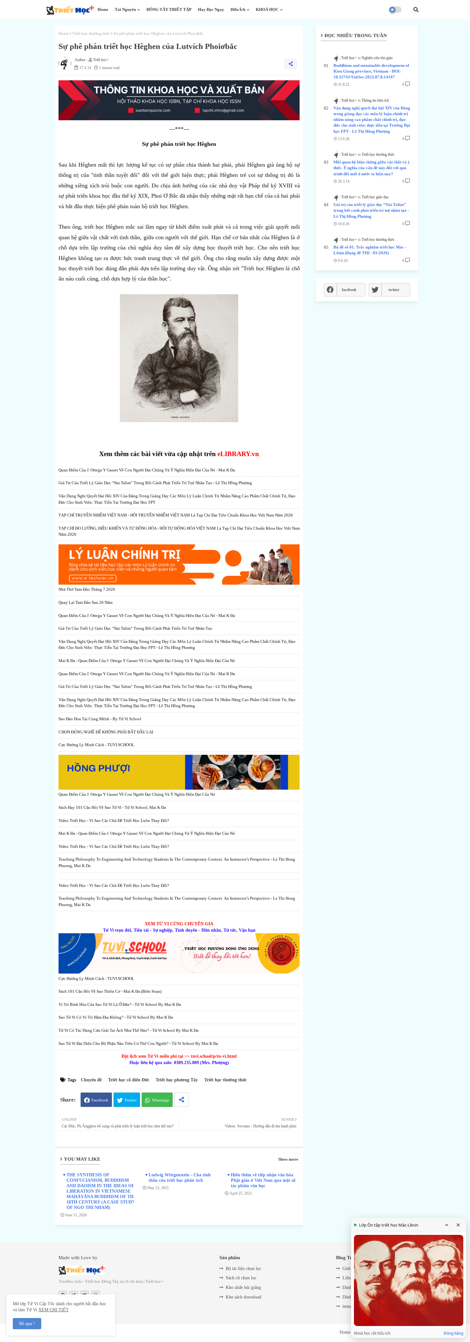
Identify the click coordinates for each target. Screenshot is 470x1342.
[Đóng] (458, 1225)
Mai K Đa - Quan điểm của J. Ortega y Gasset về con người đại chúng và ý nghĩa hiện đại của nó (147, 660)
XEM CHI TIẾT (53, 1309)
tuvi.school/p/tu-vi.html (214, 1056)
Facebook (99, 1100)
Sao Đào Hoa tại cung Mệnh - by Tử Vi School (100, 718)
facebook (349, 290)
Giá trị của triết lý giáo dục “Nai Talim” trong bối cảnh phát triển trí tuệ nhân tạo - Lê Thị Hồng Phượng (155, 482)
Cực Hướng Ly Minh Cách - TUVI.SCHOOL (96, 744)
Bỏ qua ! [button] (27, 1323)
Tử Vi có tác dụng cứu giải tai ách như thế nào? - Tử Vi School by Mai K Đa (129, 1030)
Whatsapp (160, 1100)
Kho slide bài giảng (243, 1287)
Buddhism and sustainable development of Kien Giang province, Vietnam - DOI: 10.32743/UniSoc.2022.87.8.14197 (371, 71)
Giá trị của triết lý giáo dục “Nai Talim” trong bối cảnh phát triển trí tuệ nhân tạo (135, 628)
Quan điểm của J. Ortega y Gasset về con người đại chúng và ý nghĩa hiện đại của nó (137, 794)
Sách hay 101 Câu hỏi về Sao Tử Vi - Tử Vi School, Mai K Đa (112, 807)
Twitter (130, 1100)
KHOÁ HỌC (267, 9)
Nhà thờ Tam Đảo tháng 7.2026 (87, 589)
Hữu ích (238, 9)
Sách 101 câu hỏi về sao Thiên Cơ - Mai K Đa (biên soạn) (110, 991)
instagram (351, 1306)
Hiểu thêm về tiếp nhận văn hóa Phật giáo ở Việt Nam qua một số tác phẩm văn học (263, 1180)
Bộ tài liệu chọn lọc (243, 1268)
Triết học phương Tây (177, 1080)
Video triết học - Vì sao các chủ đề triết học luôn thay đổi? (114, 820)
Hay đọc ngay (211, 9)
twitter (393, 290)
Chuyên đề (91, 1080)
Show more (288, 1159)
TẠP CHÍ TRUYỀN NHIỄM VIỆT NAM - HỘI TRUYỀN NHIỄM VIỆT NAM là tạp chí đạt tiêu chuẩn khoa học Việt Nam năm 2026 (176, 515)
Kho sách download (243, 1297)
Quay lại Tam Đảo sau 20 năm (86, 602)
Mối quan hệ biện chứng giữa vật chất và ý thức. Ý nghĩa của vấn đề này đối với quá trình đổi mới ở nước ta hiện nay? (371, 168)
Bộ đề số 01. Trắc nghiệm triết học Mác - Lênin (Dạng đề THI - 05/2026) (369, 250)
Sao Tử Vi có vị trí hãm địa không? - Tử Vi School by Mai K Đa (116, 1017)
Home (103, 9)
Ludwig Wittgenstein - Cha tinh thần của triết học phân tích (180, 1177)
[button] (416, 9)
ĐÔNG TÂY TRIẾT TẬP (169, 9)
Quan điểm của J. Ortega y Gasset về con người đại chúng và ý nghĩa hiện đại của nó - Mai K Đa (147, 470)
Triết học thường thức (91, 33)
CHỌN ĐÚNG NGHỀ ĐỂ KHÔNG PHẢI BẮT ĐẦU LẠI (106, 732)
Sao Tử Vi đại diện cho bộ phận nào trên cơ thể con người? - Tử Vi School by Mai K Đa (138, 1043)
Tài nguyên (125, 9)
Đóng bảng (453, 1333)
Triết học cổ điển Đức (128, 1080)
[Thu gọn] (447, 1225)
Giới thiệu (351, 1268)
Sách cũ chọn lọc (241, 1277)
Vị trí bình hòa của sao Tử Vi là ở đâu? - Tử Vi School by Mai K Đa (120, 1004)
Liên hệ (349, 1277)
